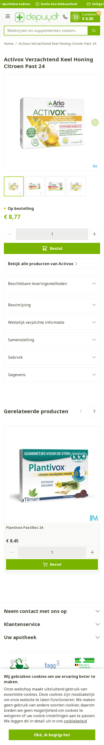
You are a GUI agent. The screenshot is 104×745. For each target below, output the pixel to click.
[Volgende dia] (94, 411)
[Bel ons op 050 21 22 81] (65, 17)
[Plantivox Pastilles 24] (52, 475)
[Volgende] (95, 122)
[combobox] (46, 30)
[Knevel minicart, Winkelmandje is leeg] (75, 17)
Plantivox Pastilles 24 (24, 527)
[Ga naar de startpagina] (37, 17)
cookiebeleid (75, 721)
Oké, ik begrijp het (52, 734)
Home (9, 43)
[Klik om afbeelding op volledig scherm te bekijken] (52, 122)
